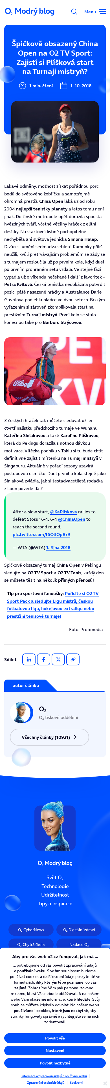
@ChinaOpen (71, 519)
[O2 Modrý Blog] (30, 11)
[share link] (73, 659)
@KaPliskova (63, 512)
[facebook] (43, 659)
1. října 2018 (58, 547)
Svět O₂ (55, 877)
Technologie (55, 886)
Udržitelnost (55, 895)
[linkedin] (29, 659)
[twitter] (58, 659)
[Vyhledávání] (74, 12)
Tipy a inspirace (55, 903)
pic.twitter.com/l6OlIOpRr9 (41, 534)
